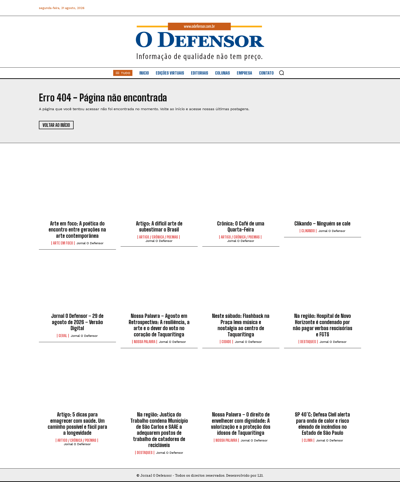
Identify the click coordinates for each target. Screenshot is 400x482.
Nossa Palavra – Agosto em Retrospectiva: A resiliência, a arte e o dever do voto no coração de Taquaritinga (159, 325)
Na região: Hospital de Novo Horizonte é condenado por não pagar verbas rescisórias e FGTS (322, 325)
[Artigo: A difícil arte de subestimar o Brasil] (159, 192)
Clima (308, 440)
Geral (63, 336)
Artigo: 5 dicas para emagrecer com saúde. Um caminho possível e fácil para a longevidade (77, 423)
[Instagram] (315, 8)
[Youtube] (347, 8)
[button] (281, 72)
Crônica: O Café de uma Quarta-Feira (240, 226)
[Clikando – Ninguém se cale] (322, 192)
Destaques (308, 342)
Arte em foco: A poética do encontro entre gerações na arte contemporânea (77, 229)
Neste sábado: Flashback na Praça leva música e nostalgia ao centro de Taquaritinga (240, 325)
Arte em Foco (63, 243)
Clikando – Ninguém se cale (322, 223)
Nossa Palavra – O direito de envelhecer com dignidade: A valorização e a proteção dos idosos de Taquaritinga (240, 423)
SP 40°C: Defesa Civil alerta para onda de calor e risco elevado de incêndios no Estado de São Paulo (322, 423)
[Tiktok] (357, 8)
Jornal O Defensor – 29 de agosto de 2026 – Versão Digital (77, 322)
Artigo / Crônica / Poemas (158, 237)
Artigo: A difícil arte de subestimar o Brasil (159, 226)
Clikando (308, 231)
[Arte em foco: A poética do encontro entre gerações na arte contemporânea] (77, 192)
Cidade (226, 342)
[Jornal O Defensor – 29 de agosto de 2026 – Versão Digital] (77, 285)
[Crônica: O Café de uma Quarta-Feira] (240, 192)
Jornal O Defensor (90, 243)
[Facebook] (305, 8)
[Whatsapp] (326, 8)
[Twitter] (336, 8)
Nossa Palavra (144, 342)
